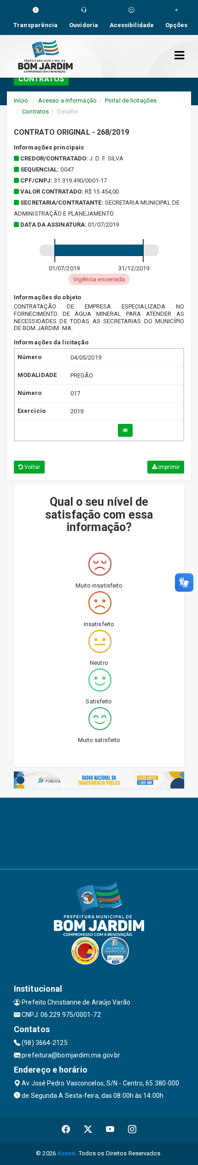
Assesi (66, 1153)
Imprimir (168, 467)
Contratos (35, 111)
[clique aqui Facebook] (66, 1129)
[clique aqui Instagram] (132, 1129)
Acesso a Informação (67, 100)
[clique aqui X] (88, 1129)
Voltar (31, 467)
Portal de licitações (131, 100)
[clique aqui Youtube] (110, 1129)
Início (21, 100)
